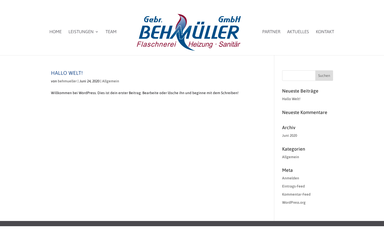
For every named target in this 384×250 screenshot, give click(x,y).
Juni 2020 (289, 135)
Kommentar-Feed (296, 194)
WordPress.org (294, 202)
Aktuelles (298, 32)
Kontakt (325, 32)
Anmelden (290, 178)
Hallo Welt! (67, 73)
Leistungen (81, 32)
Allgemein (110, 81)
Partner (271, 32)
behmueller (67, 81)
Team (111, 32)
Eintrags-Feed (293, 186)
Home (55, 32)
